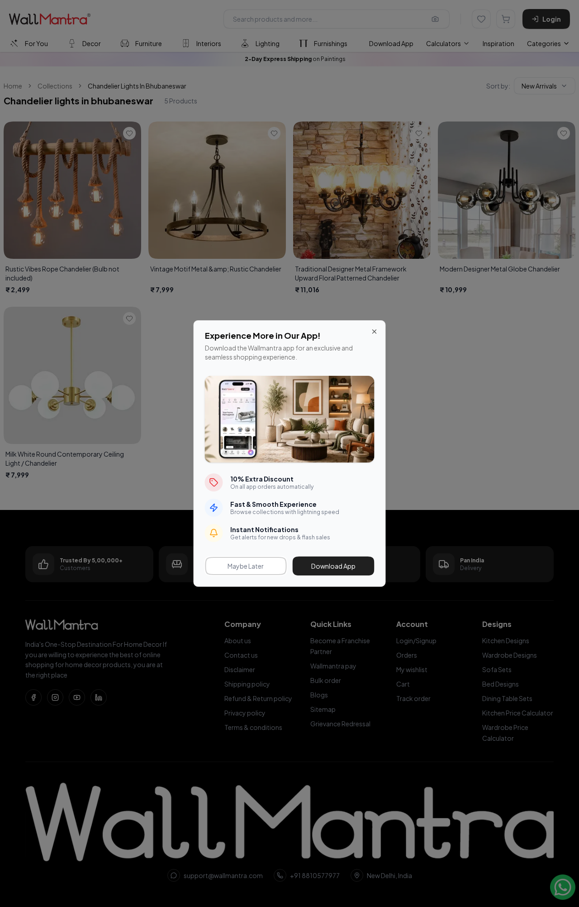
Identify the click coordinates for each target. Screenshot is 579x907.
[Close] (374, 331)
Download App (333, 566)
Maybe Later (246, 566)
